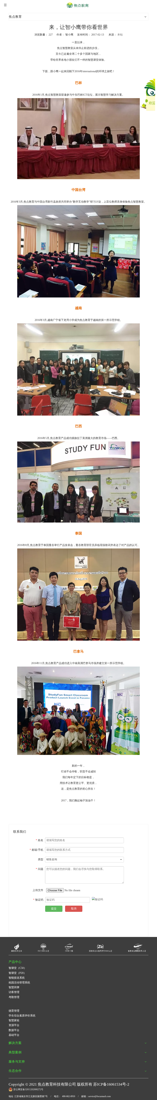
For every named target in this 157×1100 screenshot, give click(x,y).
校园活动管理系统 (19, 982)
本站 (120, 34)
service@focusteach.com (99, 1096)
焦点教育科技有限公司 (57, 1084)
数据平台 (14, 1030)
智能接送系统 (17, 977)
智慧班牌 (14, 987)
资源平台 (14, 1025)
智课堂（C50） (17, 968)
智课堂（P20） (17, 973)
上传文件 (38, 890)
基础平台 (14, 1035)
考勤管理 (14, 997)
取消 (73, 908)
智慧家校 (14, 1020)
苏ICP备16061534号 (109, 1084)
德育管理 (14, 1010)
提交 (53, 908)
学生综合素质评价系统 (22, 1015)
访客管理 (14, 992)
